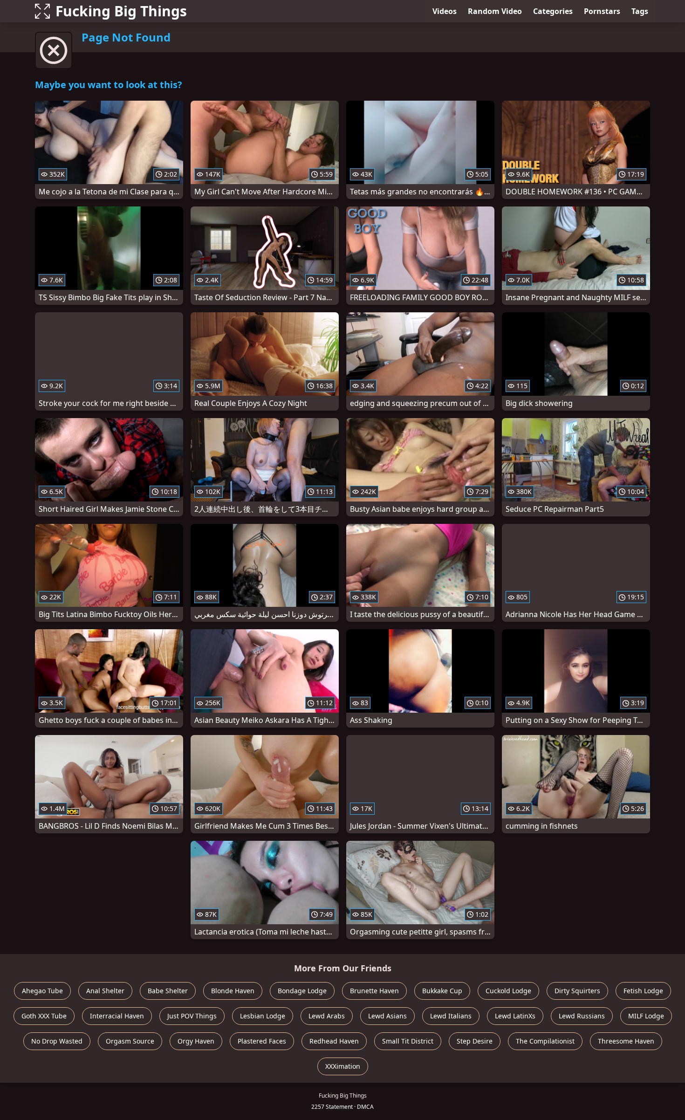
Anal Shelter (105, 990)
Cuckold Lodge (508, 990)
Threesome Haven (626, 1041)
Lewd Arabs (326, 1015)
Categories (553, 11)
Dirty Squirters (577, 990)
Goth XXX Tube (44, 1015)
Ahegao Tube (42, 990)
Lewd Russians (582, 1015)
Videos (444, 11)
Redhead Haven (334, 1041)
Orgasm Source (130, 1041)
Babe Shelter (168, 990)
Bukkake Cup (442, 990)
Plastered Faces (262, 1041)
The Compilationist (545, 1041)
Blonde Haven (232, 990)
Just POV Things (192, 1015)
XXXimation (342, 1066)
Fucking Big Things (121, 11)
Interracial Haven (117, 1015)
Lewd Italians (451, 1015)
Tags (639, 11)
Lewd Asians (387, 1015)
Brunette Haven (374, 990)
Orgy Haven (196, 1041)
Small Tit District (407, 1041)
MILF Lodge (646, 1015)
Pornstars (602, 11)
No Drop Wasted (56, 1041)
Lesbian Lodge (262, 1015)
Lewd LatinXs (515, 1015)
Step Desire (475, 1041)
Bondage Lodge (302, 990)
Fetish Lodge (643, 990)
